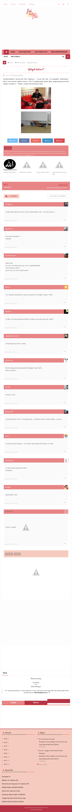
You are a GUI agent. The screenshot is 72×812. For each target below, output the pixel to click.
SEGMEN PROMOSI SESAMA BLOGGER (13, 802)
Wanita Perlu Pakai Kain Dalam (11, 791)
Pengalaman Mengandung (59, 52)
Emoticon (17, 554)
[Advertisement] (36, 34)
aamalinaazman (9, 460)
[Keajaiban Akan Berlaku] (11, 164)
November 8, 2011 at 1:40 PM (10, 403)
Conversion (9, 554)
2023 (5, 742)
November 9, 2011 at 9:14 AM (10, 479)
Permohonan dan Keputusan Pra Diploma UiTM (15, 784)
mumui (7, 436)
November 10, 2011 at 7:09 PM (10, 503)
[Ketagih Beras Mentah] (28, 164)
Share (25, 141)
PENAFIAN (8, 148)
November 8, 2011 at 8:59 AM (10, 327)
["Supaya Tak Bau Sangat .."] (44, 164)
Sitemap (31, 4)
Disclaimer (22, 4)
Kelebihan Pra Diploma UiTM (10, 780)
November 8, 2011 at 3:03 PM (10, 427)
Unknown (7, 287)
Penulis (13, 4)
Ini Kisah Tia (36, 807)
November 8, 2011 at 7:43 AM (10, 303)
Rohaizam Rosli (9, 412)
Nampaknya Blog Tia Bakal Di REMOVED (13, 794)
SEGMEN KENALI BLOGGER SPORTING (12, 787)
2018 (5, 757)
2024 (5, 739)
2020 (5, 750)
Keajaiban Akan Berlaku (9, 172)
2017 (5, 760)
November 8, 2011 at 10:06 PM (10, 452)
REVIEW (13, 52)
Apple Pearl (8, 312)
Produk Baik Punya (25, 52)
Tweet (13, 141)
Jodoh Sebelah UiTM (41, 52)
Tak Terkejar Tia (6, 777)
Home (6, 4)
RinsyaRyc (7, 487)
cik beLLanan (8, 204)
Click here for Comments (58, 196)
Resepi (6, 56)
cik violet (7, 387)
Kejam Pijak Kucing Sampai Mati (59, 173)
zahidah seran (9, 360)
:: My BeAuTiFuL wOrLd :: (12, 336)
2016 (5, 764)
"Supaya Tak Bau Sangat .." (43, 172)
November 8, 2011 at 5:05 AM (10, 279)
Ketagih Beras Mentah (25, 172)
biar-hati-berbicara (10, 256)
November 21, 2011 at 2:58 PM (11, 544)
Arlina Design (39, 809)
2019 (5, 753)
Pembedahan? (8, 187)
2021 (5, 746)
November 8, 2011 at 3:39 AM (10, 220)
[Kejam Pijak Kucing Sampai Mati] (60, 164)
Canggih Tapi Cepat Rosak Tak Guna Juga (14, 798)
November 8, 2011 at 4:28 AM (10, 247)
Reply (64, 219)
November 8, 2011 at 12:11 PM (10, 352)
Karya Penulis (15, 56)
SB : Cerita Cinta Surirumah (47, 739)
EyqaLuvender (9, 229)
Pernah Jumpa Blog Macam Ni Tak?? (57, 187)
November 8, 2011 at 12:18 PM (10, 379)
